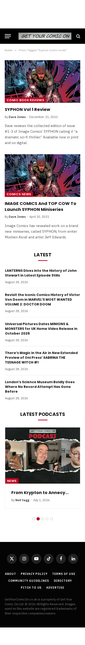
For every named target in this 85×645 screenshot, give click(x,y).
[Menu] (8, 36)
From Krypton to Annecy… (40, 492)
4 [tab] (47, 519)
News (12, 481)
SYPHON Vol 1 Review (27, 109)
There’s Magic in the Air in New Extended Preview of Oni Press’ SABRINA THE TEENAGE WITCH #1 (41, 357)
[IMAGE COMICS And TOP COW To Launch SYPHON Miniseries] (42, 175)
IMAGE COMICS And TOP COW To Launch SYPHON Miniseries (40, 206)
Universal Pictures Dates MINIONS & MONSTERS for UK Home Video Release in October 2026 (41, 329)
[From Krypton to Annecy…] (42, 455)
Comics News (19, 194)
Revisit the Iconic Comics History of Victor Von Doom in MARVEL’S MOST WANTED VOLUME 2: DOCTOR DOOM (42, 299)
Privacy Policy (34, 574)
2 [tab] (38, 519)
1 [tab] (33, 519)
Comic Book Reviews (25, 100)
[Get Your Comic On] (45, 36)
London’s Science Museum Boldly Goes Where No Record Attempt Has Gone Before (40, 387)
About (10, 574)
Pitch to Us (31, 587)
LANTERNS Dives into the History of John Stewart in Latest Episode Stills (41, 273)
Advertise (55, 587)
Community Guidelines (28, 580)
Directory (63, 580)
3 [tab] (42, 519)
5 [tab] (51, 519)
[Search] (77, 36)
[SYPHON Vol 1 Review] (42, 81)
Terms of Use (63, 574)
